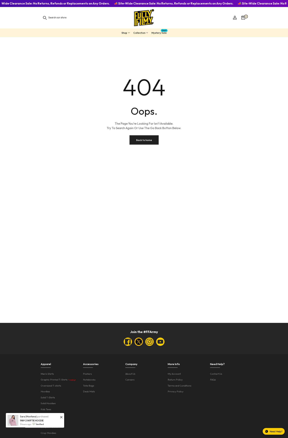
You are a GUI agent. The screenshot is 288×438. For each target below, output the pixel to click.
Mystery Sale (159, 32)
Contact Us (216, 373)
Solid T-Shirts (48, 397)
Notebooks (89, 379)
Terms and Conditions (179, 385)
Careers (129, 379)
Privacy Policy (176, 391)
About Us (130, 373)
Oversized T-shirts (51, 385)
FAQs (213, 379)
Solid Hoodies (48, 403)
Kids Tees (46, 409)
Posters (87, 373)
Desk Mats (89, 391)
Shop (124, 32)
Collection (139, 32)
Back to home (144, 140)
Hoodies (45, 391)
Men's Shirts (47, 373)
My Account (174, 373)
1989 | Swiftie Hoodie (32, 420)
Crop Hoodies (48, 433)
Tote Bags (88, 385)
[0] (243, 17)
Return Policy (175, 379)
